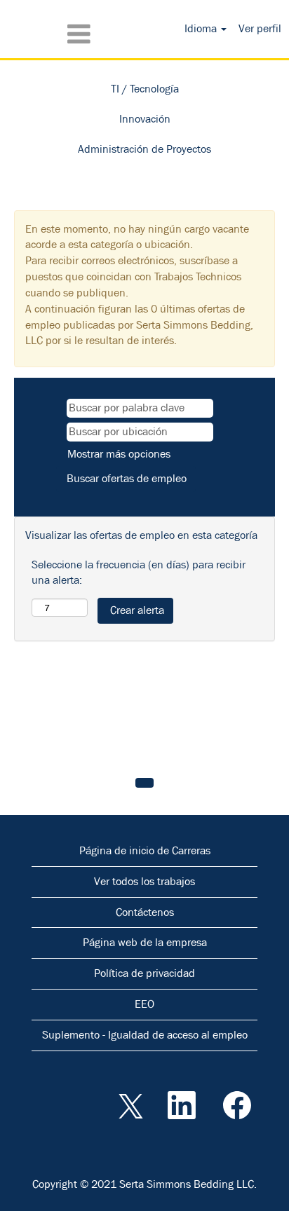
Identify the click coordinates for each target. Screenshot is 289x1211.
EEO (144, 1004)
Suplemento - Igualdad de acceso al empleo (145, 1034)
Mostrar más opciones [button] (118, 453)
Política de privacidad (144, 973)
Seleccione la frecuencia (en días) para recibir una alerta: (139, 572)
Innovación (144, 118)
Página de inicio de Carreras (144, 850)
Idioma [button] (202, 28)
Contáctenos (145, 912)
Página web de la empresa (145, 942)
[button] (48, 34)
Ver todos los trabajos (144, 881)
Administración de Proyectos (144, 149)
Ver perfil (259, 28)
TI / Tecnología (145, 88)
